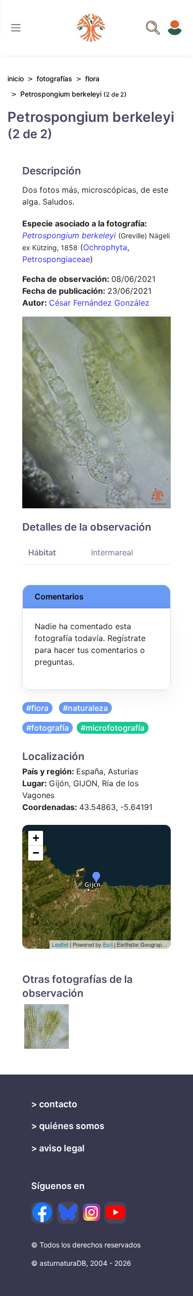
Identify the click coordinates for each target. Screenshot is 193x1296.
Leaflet (60, 944)
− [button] (36, 853)
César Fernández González (99, 303)
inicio (15, 78)
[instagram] (91, 1212)
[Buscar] (15, 27)
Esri (107, 944)
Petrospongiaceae (56, 259)
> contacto (54, 1104)
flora (92, 78)
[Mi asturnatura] (175, 28)
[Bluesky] (68, 1213)
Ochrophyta (105, 247)
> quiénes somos (67, 1126)
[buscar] (153, 28)
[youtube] (115, 1213)
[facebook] (42, 1213)
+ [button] (36, 838)
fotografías (54, 78)
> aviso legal (58, 1148)
